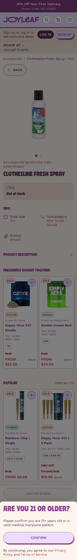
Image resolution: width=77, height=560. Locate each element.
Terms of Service (34, 555)
